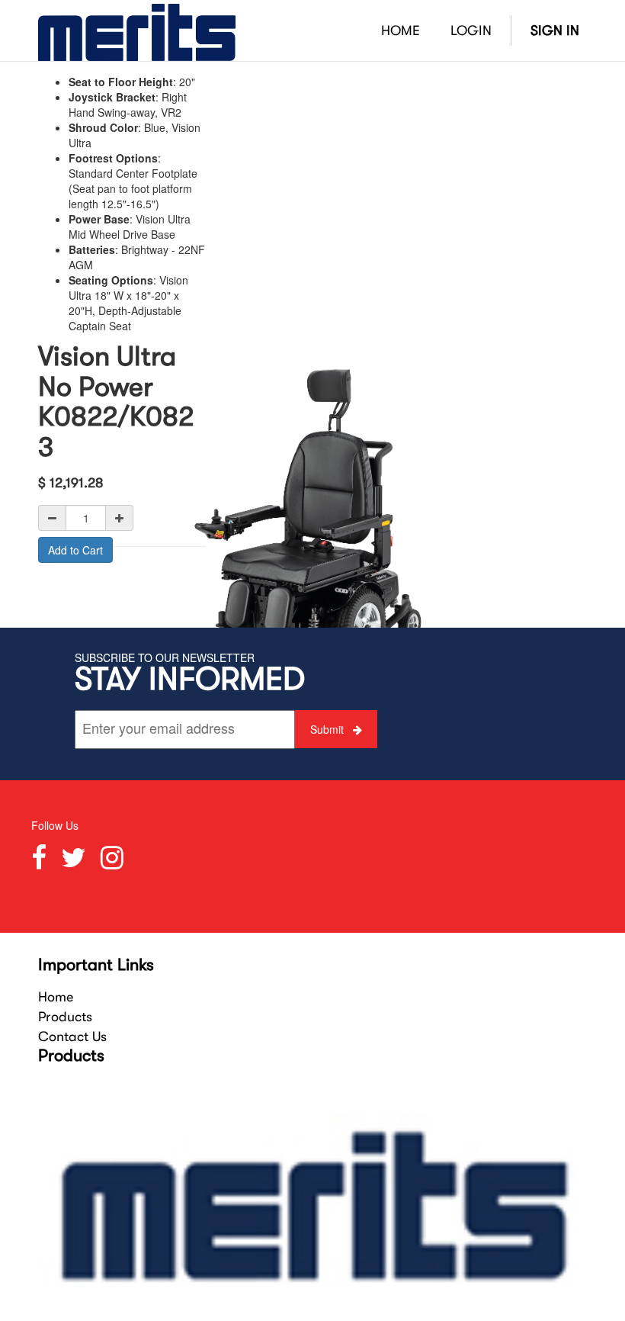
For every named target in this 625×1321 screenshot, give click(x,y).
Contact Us (72, 1036)
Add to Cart (75, 550)
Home (55, 996)
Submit (328, 729)
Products (65, 1016)
